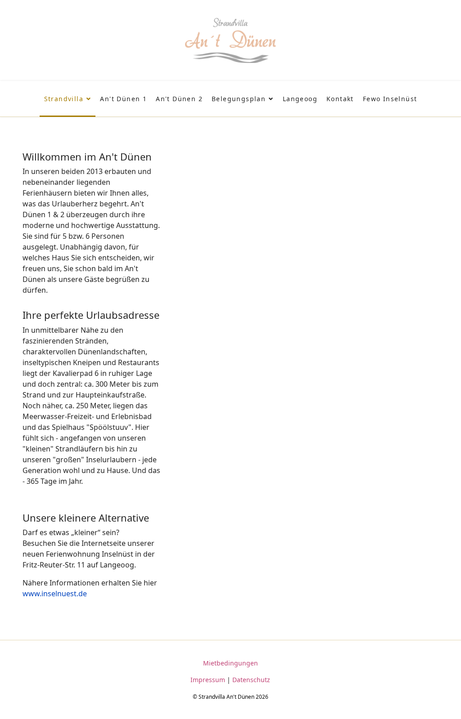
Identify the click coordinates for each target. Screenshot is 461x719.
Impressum (207, 679)
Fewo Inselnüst (390, 98)
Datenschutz (251, 679)
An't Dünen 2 (179, 98)
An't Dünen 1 (123, 98)
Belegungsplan (239, 98)
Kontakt (340, 98)
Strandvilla (63, 98)
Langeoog (300, 98)
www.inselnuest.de (55, 593)
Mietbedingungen (230, 663)
